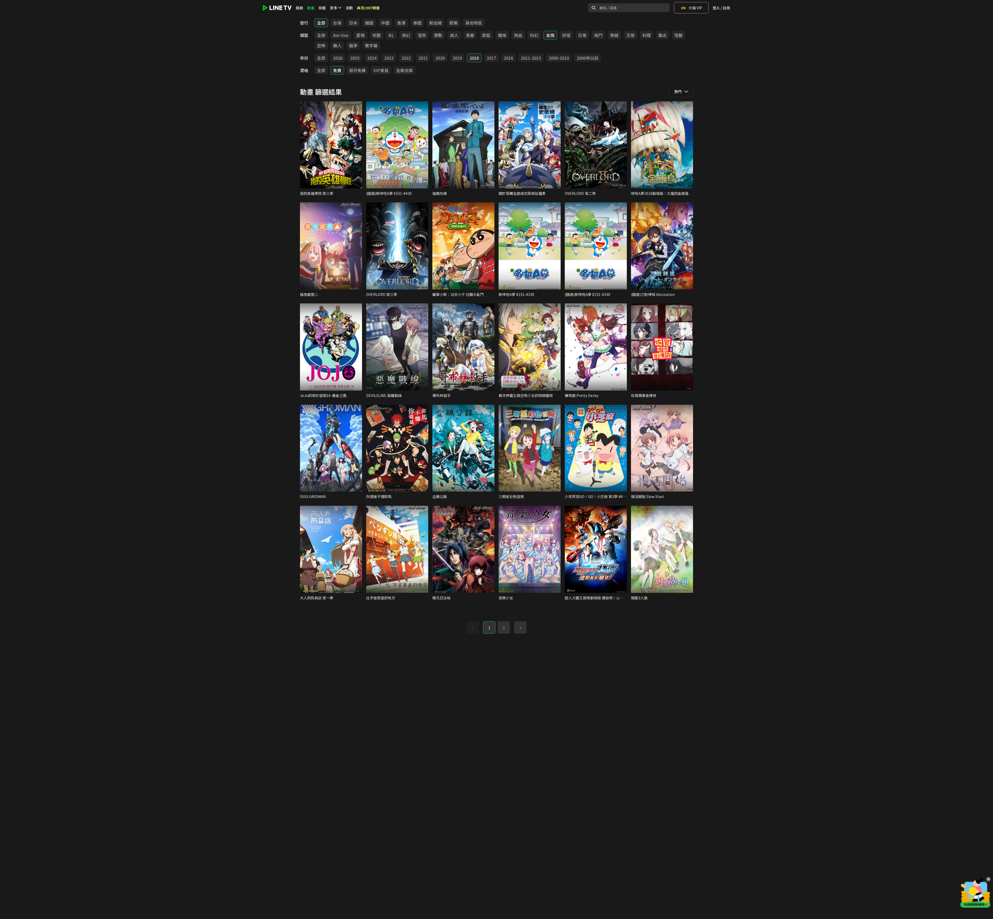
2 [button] (504, 627)
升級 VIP (695, 7)
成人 (454, 35)
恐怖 (321, 45)
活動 (349, 7)
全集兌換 (404, 70)
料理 (646, 35)
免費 (337, 70)
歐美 (453, 23)
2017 (491, 58)
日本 (353, 23)
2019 (457, 58)
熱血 (518, 35)
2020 (440, 58)
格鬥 (598, 35)
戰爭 (353, 45)
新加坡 (435, 23)
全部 (321, 23)
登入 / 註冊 (721, 7)
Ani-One (341, 35)
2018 (474, 58)
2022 (406, 58)
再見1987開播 (368, 7)
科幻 (534, 35)
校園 (376, 35)
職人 (337, 45)
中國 (385, 23)
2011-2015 (531, 58)
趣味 (502, 35)
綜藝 (322, 7)
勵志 (662, 35)
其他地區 (473, 23)
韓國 (369, 23)
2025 (354, 58)
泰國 (417, 23)
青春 (470, 35)
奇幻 (406, 35)
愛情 (360, 35)
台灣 (337, 23)
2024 (372, 58)
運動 (438, 35)
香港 (401, 23)
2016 (508, 58)
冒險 (422, 35)
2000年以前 (587, 58)
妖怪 (566, 35)
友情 (550, 35)
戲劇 (299, 7)
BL (391, 35)
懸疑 (614, 35)
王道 (630, 35)
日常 (582, 35)
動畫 (310, 7)
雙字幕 (371, 45)
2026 (337, 58)
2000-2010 (559, 58)
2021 (423, 58)
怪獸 (678, 35)
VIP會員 (380, 70)
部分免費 (357, 70)
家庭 (486, 35)
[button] (520, 627)
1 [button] (489, 627)
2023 (389, 58)
